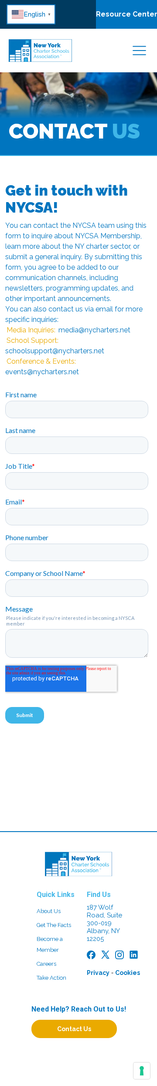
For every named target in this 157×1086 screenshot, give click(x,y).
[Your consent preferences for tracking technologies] (141, 1070)
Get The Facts (54, 925)
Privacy (98, 972)
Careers (46, 964)
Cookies (127, 972)
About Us (49, 911)
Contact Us (74, 1028)
